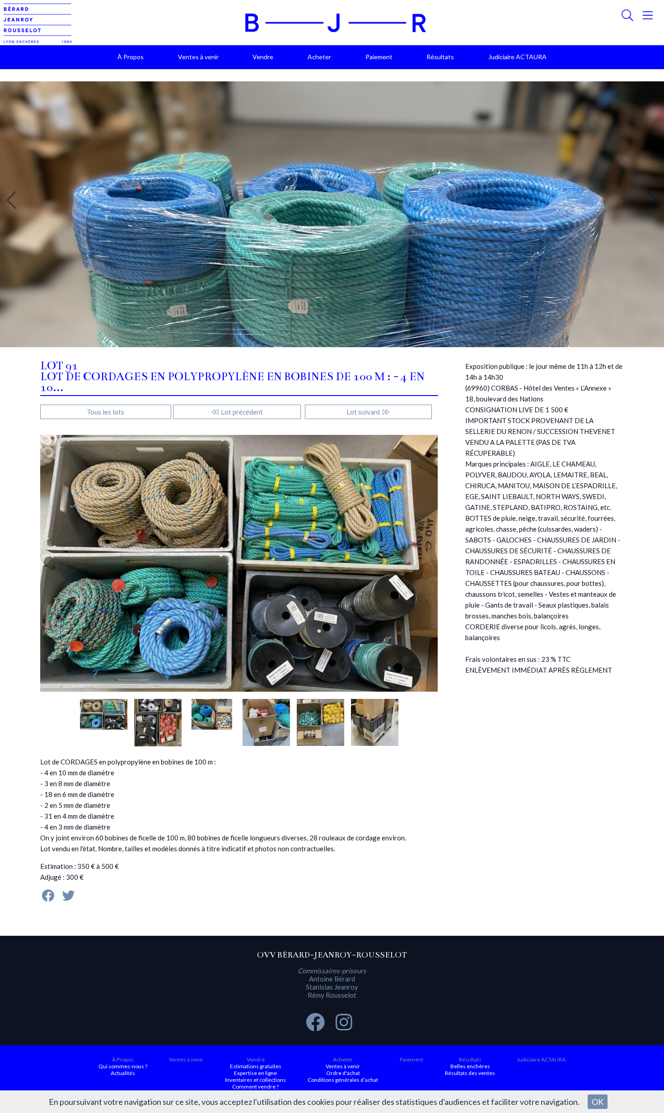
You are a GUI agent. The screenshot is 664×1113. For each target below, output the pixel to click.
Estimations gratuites (255, 1066)
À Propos (130, 57)
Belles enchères (470, 1066)
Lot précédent (241, 412)
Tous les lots (105, 412)
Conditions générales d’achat (343, 1079)
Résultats (440, 57)
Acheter (319, 57)
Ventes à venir (198, 57)
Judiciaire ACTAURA (517, 57)
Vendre (263, 57)
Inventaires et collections (255, 1079)
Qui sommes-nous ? (122, 1066)
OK (597, 1102)
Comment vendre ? (255, 1086)
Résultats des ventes (470, 1073)
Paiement (379, 57)
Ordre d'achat (343, 1073)
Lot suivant (364, 412)
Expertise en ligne (255, 1073)
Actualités (123, 1073)
